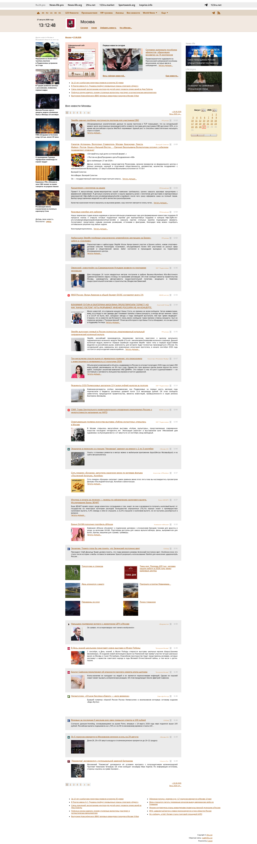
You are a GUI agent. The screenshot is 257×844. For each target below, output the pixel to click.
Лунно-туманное (148, 602)
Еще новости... (172, 76)
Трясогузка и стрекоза (92, 566)
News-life (190, 43)
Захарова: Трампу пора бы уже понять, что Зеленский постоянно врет (105, 548)
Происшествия (89, 13)
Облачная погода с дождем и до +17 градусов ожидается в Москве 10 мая (180, 799)
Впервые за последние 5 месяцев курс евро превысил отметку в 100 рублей (108, 720)
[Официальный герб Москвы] (70, 23)
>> (88, 112)
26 (200, 127)
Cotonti (209, 841)
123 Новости (72, 13)
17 (192, 124)
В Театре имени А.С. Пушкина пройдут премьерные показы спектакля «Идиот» (104, 86)
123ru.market (106, 4)
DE (55, 13)
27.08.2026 (77, 37)
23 (215, 124)
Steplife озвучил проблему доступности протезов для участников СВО (105, 120)
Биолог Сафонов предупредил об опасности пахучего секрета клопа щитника (109, 672)
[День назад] (197, 135)
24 (192, 127)
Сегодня (84, 28)
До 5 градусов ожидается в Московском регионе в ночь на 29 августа (104, 737)
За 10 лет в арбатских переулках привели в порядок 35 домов (97, 83)
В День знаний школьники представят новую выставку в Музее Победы (105, 648)
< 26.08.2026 (176, 111)
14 (208, 120)
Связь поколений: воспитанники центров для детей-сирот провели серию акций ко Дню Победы (112, 89)
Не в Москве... (126, 28)
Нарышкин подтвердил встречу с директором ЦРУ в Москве (100, 624)
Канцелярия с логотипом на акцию (88, 188)
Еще (164, 13)
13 (204, 120)
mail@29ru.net (207, 838)
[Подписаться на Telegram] (206, 5)
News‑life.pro (57, 4)
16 (215, 120)
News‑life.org (75, 4)
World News (149, 13)
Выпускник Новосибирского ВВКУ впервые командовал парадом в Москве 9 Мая (105, 96)
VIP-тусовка (106, 13)
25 (196, 127)
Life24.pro (191, 69)
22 (212, 124)
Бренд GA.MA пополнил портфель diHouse (92, 524)
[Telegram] (213, 13)
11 (196, 120)
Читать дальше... (166, 65)
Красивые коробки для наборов (86, 212)
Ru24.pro (40, 4)
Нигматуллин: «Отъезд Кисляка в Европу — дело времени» (100, 696)
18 (196, 124)
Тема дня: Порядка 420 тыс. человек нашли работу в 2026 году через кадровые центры (157, 568)
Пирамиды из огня (91, 602)
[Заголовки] (92, 74)
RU (47, 13)
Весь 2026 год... (175, 114)
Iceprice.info (145, 4)
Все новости (133, 13)
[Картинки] (86, 74)
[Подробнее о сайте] (81, 59)
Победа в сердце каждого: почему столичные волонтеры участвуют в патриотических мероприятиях (113, 93)
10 (192, 120)
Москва (68, 37)
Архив (94, 28)
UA (51, 13)
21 (208, 124)
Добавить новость (108, 28)
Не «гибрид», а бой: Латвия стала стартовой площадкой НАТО (175, 814)
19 (200, 124)
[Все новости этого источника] (170, 120)
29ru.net (90, 4)
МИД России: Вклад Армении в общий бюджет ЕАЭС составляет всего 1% (107, 295)
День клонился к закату (93, 584)
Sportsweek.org (127, 4)
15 (212, 120)
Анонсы (120, 13)
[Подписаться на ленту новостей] (218, 13)
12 (200, 120)
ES (60, 13)
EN (43, 13)
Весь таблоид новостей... (114, 76)
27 (204, 127)
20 (204, 124)
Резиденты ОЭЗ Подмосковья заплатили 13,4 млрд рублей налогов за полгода (109, 385)
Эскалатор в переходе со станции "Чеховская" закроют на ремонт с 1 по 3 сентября (112, 448)
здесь (48, 222)
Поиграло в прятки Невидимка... (155, 584)
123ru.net (216, 4)
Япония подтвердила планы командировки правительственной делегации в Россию (184, 808)
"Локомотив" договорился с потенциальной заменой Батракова (102, 761)
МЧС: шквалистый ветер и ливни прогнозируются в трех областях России (180, 811)
